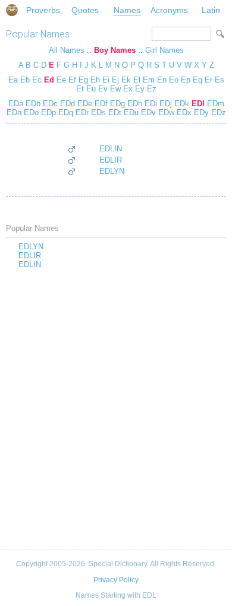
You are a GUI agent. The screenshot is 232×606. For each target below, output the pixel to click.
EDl (197, 103)
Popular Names (38, 34)
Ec (37, 79)
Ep (185, 79)
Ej (115, 79)
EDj (164, 103)
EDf (100, 103)
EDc (49, 103)
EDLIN (110, 148)
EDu (130, 112)
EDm (214, 103)
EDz (217, 112)
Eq (197, 79)
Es (219, 79)
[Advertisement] (116, 410)
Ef (72, 79)
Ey (140, 88)
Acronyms (169, 10)
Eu (91, 88)
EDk (180, 103)
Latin (211, 10)
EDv (147, 112)
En (162, 79)
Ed (49, 79)
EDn (14, 112)
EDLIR (110, 160)
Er (208, 79)
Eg (83, 79)
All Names (66, 50)
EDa (15, 103)
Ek (126, 79)
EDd (66, 103)
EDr (81, 112)
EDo (30, 112)
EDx (183, 112)
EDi (149, 103)
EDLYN (111, 171)
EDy (200, 112)
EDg (116, 103)
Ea (13, 79)
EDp (47, 112)
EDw (165, 112)
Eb (25, 79)
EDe (83, 103)
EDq (64, 112)
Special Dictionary (12, 10)
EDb (31, 103)
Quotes (85, 10)
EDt (113, 112)
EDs (97, 112)
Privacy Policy (116, 580)
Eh (95, 79)
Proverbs (43, 10)
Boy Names (115, 50)
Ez (151, 88)
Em (149, 79)
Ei (105, 79)
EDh (133, 103)
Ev (103, 88)
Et (80, 88)
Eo (173, 79)
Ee (61, 79)
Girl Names (164, 50)
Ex (128, 88)
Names (127, 10)
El (136, 79)
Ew (115, 88)
